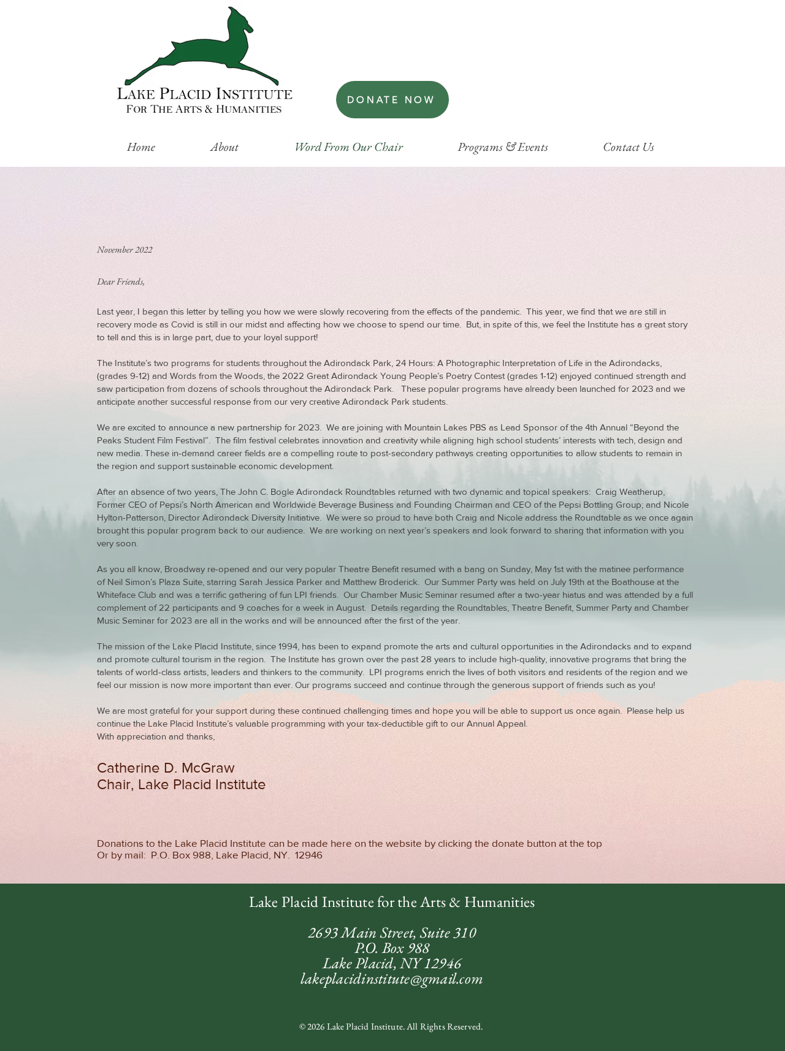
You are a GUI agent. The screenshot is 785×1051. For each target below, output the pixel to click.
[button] (224, 146)
